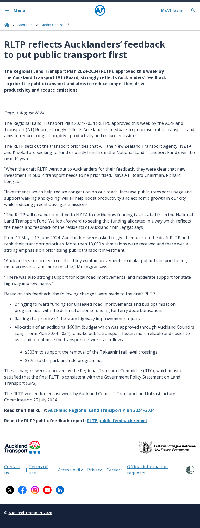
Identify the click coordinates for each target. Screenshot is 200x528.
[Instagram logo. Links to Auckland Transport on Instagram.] (35, 490)
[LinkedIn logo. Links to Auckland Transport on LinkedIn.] (60, 490)
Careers (115, 470)
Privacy (94, 470)
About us (25, 24)
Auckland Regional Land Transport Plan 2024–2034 (101, 410)
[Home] (100, 10)
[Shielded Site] (190, 469)
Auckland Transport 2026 (30, 512)
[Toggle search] (193, 10)
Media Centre (52, 24)
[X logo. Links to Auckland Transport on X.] (10, 490)
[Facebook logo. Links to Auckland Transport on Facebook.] (22, 490)
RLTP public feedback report (117, 420)
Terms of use (38, 470)
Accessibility (70, 470)
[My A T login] (171, 10)
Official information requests (147, 470)
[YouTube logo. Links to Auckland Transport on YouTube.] (47, 490)
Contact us (12, 470)
